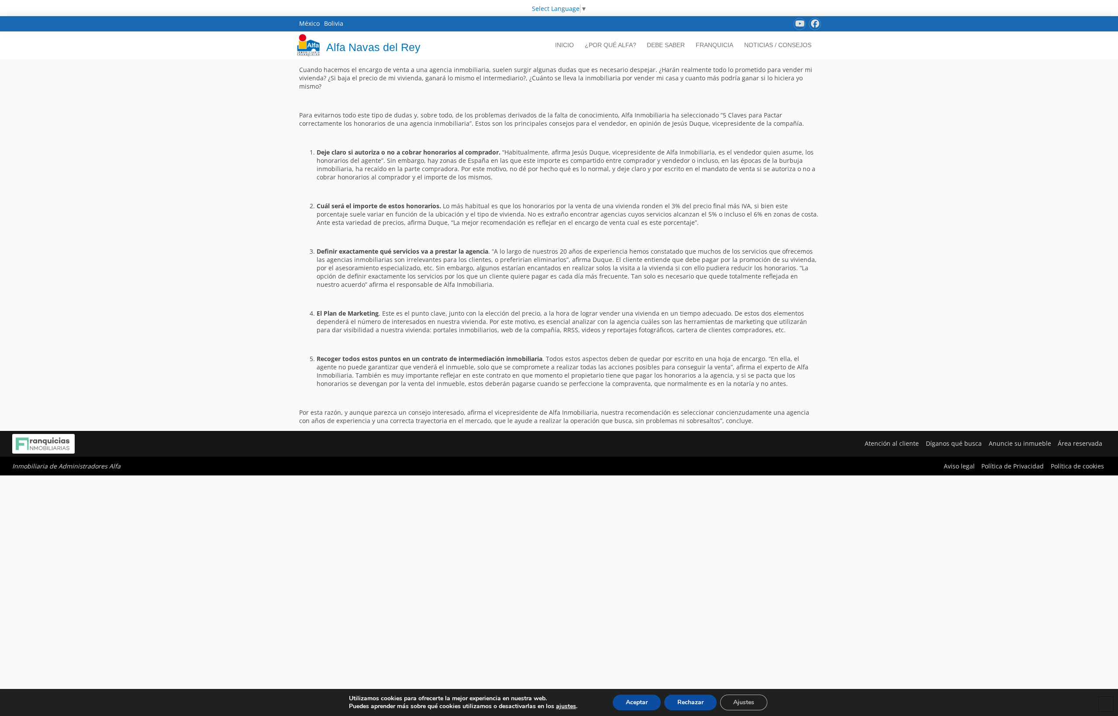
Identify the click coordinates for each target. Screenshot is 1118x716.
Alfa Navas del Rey (373, 47)
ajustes (566, 706)
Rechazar (690, 702)
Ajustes (743, 702)
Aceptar (637, 702)
